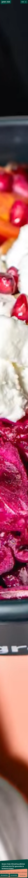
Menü (22, 1)
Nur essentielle (14, 875)
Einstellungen (23, 875)
